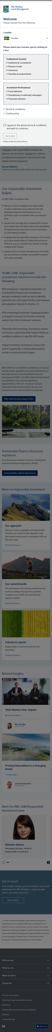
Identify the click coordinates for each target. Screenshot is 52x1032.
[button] (26, 67)
